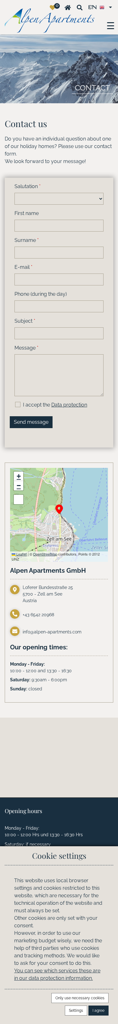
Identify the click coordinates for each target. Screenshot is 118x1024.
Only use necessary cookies (79, 998)
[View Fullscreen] (18, 499)
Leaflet (21, 553)
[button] (59, 509)
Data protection (69, 405)
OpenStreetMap (45, 553)
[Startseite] (67, 7)
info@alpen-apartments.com (52, 631)
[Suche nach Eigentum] (79, 7)
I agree (98, 1010)
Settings (76, 1010)
